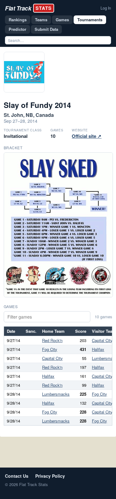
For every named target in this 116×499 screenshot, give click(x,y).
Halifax (98, 349)
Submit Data (46, 29)
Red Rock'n (52, 340)
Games (62, 20)
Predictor (17, 29)
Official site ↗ (86, 136)
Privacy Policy (50, 476)
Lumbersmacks (56, 394)
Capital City (102, 340)
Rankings (18, 20)
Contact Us (16, 476)
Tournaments (89, 20)
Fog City (49, 349)
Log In (106, 8)
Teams (41, 20)
